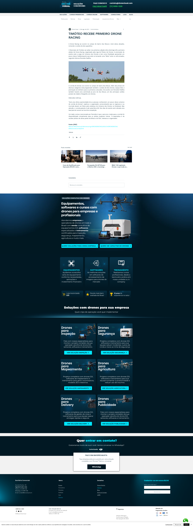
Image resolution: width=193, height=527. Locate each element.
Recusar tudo (178, 524)
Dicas (79, 19)
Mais (118, 19)
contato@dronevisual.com (25, 492)
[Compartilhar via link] (80, 137)
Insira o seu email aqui (150, 484)
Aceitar (186, 524)
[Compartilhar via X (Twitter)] (73, 137)
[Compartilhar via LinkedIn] (76, 137)
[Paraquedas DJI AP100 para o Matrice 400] (97, 156)
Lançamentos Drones (108, 19)
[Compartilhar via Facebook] (69, 137)
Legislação (87, 19)
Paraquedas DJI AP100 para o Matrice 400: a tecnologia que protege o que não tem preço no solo (96, 166)
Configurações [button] (168, 524)
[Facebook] (16, 511)
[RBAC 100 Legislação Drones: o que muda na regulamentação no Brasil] (121, 156)
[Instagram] (21, 511)
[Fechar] (191, 524)
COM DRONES (79, 6)
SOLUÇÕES (78, 4)
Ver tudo (130, 147)
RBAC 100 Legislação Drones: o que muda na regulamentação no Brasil (120, 166)
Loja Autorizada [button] (72, 293)
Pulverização (96, 19)
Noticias (73, 19)
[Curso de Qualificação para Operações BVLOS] (72, 156)
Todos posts (64, 19)
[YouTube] (18, 511)
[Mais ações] (123, 29)
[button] (100, 6)
